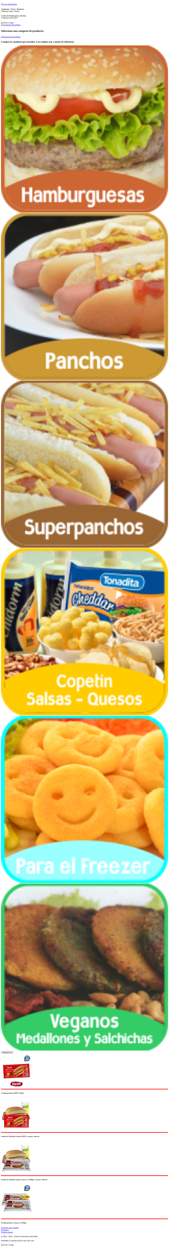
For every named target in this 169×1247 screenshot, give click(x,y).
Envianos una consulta (10, 1228)
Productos (5, 1230)
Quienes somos (7, 1232)
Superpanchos (7, 1052)
